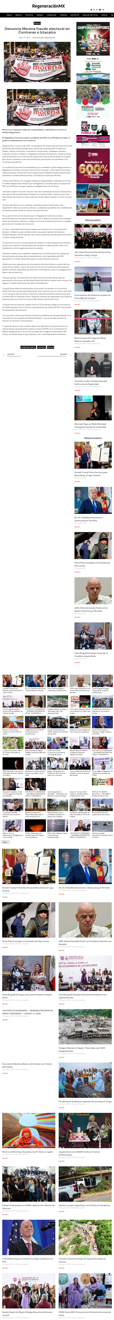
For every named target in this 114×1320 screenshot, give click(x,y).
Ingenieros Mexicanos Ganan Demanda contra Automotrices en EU (34, 814)
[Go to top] (110, 1316)
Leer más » (77, 261)
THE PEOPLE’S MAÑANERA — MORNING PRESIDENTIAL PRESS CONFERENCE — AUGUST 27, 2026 (35, 711)
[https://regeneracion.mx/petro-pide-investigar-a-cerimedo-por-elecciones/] (57, 682)
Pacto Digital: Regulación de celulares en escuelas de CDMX (102, 773)
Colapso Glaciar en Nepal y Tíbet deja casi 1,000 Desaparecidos (58, 711)
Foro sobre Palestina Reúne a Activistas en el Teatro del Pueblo (80, 711)
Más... (5, 842)
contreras (41, 347)
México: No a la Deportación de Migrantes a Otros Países (13, 835)
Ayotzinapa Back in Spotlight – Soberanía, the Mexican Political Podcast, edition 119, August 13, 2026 (58, 794)
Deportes (74, 15)
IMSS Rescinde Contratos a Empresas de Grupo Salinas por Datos (13, 773)
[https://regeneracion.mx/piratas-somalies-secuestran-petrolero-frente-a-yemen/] (102, 826)
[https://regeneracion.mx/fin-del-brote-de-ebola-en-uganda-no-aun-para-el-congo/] (102, 702)
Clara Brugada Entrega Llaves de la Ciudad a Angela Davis (100, 690)
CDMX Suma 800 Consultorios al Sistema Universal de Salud (56, 752)
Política (29, 15)
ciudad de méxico (28, 347)
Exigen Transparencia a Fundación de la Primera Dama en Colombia (56, 773)
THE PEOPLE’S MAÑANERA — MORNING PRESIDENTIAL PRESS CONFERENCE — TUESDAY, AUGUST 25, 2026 (102, 752)
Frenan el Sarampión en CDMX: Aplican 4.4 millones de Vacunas (58, 732)
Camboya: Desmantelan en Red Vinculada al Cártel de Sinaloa (80, 814)
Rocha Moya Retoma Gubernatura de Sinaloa (101, 814)
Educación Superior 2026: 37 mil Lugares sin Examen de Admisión (12, 794)
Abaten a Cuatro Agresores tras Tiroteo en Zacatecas (80, 731)
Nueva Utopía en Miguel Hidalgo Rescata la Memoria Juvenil (35, 752)
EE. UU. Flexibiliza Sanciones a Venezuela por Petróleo (35, 690)
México (18, 15)
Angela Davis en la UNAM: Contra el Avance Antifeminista (34, 732)
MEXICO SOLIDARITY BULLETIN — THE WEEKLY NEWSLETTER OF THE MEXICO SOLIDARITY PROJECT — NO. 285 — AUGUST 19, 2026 (101, 794)
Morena (37, 23)
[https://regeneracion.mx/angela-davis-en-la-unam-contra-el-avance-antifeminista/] (34, 723)
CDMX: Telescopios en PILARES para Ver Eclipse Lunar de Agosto (34, 835)
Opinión (63, 15)
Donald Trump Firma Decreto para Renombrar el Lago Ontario (13, 690)
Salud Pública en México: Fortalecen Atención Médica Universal (79, 752)
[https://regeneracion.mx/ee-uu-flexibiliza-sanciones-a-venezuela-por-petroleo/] (34, 682)
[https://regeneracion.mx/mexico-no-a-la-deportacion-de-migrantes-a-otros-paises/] (12, 826)
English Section (90, 15)
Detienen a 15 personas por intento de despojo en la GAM (35, 773)
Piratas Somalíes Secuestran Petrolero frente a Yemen (102, 835)
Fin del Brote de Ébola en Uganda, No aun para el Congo (101, 711)
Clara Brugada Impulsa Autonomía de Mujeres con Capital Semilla (13, 711)
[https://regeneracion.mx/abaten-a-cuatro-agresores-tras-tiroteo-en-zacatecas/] (79, 723)
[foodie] (93, 147)
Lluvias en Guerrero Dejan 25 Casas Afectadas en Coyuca (12, 752)
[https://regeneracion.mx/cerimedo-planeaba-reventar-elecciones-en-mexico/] (12, 806)
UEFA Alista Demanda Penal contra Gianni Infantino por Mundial (80, 690)
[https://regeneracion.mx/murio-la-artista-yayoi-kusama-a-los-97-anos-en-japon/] (12, 723)
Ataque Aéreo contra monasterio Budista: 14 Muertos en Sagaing (56, 814)
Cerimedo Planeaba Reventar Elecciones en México (11, 814)
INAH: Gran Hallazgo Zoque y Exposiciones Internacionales (57, 835)
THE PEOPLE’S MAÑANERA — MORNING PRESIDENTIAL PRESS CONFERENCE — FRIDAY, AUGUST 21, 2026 (80, 835)
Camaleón (51, 15)
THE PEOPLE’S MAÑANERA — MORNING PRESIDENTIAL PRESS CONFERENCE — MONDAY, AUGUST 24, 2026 (35, 794)
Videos (104, 15)
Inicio (9, 15)
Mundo (40, 15)
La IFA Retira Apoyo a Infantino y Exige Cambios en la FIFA (101, 732)
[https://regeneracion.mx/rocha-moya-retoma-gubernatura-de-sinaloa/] (102, 806)
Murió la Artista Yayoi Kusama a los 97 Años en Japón (12, 732)
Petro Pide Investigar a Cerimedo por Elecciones (57, 690)
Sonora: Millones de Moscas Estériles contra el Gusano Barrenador (80, 773)
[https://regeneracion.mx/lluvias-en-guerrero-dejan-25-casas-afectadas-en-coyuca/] (12, 744)
